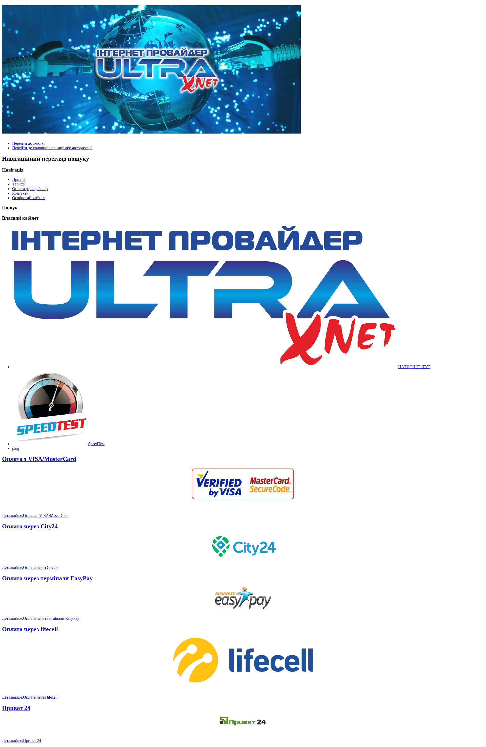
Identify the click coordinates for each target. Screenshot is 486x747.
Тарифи (19, 184)
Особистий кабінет (28, 198)
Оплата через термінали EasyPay (47, 578)
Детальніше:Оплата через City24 (30, 567)
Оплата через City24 (30, 526)
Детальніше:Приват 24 (21, 740)
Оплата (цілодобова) (30, 188)
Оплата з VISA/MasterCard (39, 459)
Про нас (19, 179)
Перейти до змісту (28, 143)
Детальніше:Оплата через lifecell (29, 697)
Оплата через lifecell (30, 629)
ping (15, 448)
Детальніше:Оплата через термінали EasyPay (40, 618)
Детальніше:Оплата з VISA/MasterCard (35, 515)
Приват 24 (16, 708)
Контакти (20, 193)
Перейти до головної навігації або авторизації (52, 148)
